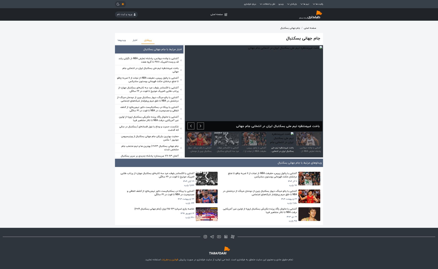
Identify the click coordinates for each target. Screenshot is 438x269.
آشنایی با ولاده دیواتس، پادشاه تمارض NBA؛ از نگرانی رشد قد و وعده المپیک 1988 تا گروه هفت (149, 60)
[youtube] (219, 237)
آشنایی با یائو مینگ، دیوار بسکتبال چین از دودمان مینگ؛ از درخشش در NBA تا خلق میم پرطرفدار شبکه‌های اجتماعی (148, 99)
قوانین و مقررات (169, 259)
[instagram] (205, 237)
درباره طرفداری (250, 4)
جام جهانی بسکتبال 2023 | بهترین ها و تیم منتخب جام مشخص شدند (150, 148)
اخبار (135, 40)
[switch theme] (120, 4)
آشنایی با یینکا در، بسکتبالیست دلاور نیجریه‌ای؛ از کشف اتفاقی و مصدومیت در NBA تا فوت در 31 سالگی (149, 109)
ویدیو (281, 4)
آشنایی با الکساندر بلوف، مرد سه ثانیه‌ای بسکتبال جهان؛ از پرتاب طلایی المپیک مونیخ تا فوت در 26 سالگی (148, 89)
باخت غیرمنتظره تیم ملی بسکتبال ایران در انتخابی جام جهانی (151, 70)
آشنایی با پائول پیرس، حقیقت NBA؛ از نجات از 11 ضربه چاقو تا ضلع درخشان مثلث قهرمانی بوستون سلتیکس (148, 79)
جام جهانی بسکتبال (290, 28)
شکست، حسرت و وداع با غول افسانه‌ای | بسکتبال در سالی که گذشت (149, 128)
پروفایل (148, 40)
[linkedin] (226, 237)
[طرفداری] (288, 14)
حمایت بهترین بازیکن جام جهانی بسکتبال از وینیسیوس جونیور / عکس (150, 138)
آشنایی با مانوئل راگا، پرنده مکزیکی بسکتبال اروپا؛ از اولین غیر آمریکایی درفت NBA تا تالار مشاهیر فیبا (149, 118)
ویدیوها (122, 40)
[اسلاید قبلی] (200, 126)
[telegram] (212, 237)
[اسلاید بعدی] (191, 126)
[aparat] (233, 237)
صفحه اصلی (216, 14)
